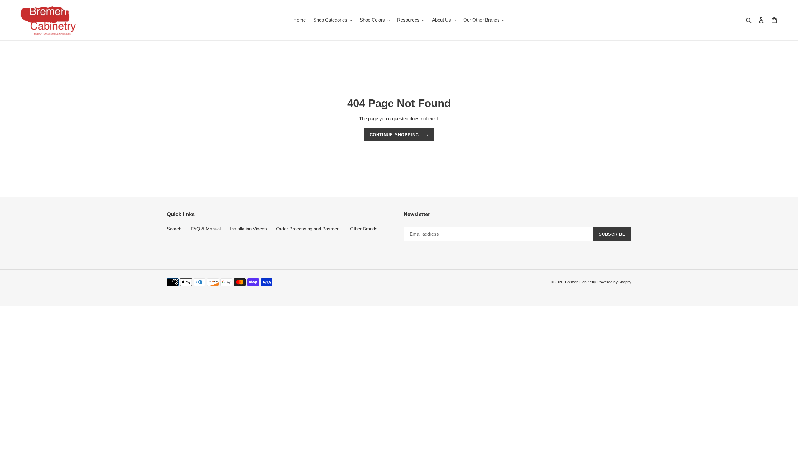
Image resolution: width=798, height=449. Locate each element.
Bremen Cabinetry (580, 282)
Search (174, 228)
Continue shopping (394, 135)
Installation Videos (248, 228)
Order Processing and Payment (308, 228)
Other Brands (363, 228)
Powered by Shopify (614, 282)
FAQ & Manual (206, 228)
